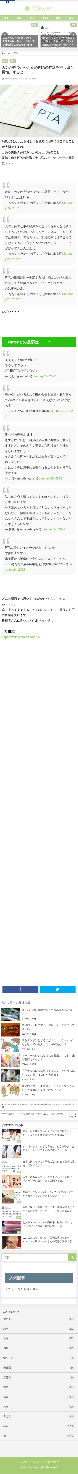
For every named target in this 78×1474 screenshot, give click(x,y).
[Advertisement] (39, 813)
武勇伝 (38, 1377)
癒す (38, 1387)
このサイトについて (30, 1462)
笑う (38, 1406)
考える (38, 1416)
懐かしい (38, 1358)
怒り (5, 61)
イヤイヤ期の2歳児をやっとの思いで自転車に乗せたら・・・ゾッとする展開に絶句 (38, 1106)
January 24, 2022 (44, 376)
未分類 (38, 1367)
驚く (13, 61)
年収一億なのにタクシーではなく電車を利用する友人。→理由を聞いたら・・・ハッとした (39, 1115)
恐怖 (38, 1338)
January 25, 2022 (50, 478)
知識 (38, 1397)
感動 (38, 1348)
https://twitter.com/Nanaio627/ (21, 636)
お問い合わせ (51, 1462)
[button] (5, 35)
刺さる (38, 1319)
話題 (38, 1426)
